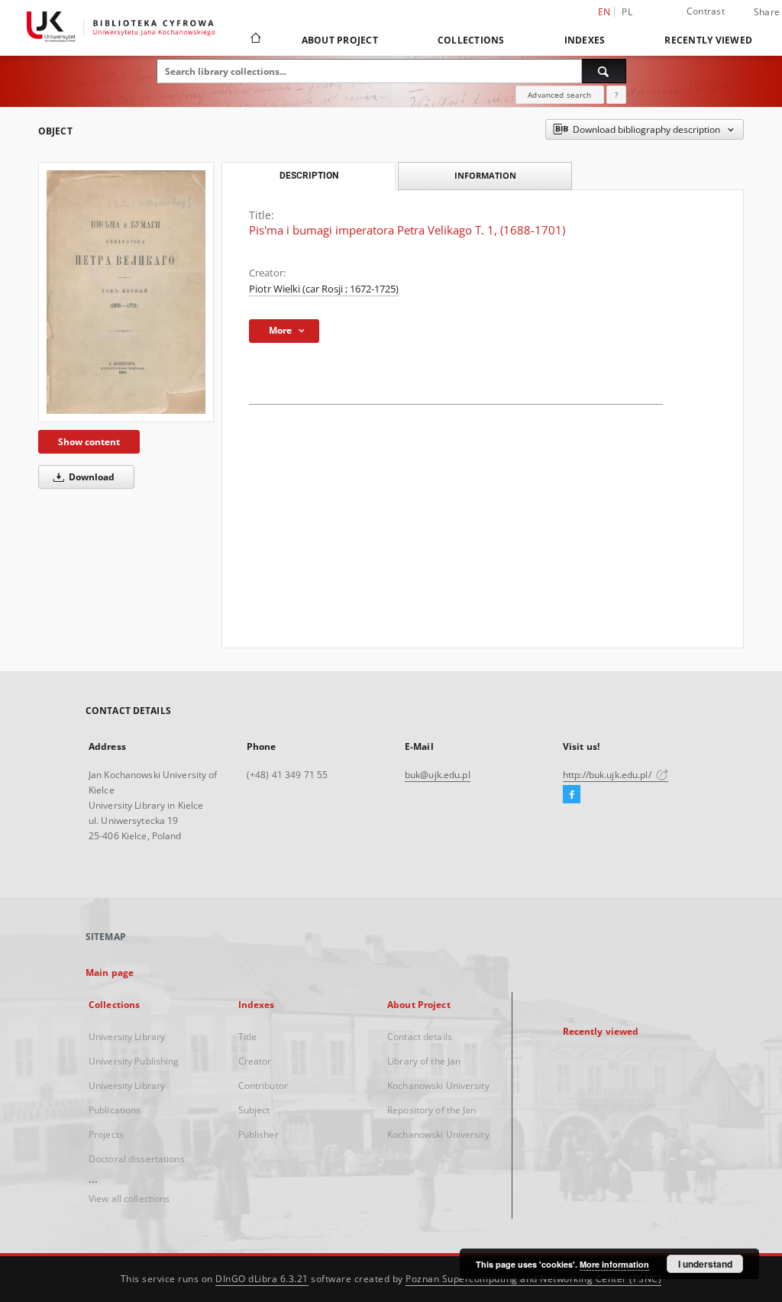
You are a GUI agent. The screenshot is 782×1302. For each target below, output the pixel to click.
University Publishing (134, 1061)
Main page (110, 972)
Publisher (258, 1134)
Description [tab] (309, 175)
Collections (471, 40)
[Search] (604, 71)
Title (247, 1036)
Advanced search (559, 94)
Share (767, 12)
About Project (340, 40)
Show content (89, 441)
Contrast (706, 11)
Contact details (419, 1036)
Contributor (263, 1085)
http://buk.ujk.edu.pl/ (608, 774)
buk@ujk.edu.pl (437, 774)
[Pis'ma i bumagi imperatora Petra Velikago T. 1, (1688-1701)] (126, 291)
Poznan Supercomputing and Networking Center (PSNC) (533, 1278)
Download (90, 476)
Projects (106, 1134)
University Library (127, 1036)
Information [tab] (485, 175)
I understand (705, 1264)
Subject (254, 1109)
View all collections (129, 1198)
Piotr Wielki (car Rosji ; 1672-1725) (324, 289)
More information (614, 1264)
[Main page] (255, 40)
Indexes (585, 40)
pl (627, 12)
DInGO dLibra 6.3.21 (262, 1278)
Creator (255, 1061)
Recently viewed (708, 40)
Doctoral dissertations (137, 1158)
